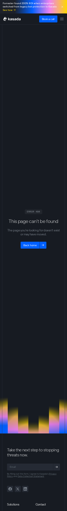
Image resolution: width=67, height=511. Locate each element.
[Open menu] (62, 19)
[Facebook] (10, 489)
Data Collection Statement (31, 476)
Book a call (48, 19)
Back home (30, 245)
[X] (18, 489)
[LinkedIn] (25, 489)
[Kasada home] (12, 19)
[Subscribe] (56, 467)
